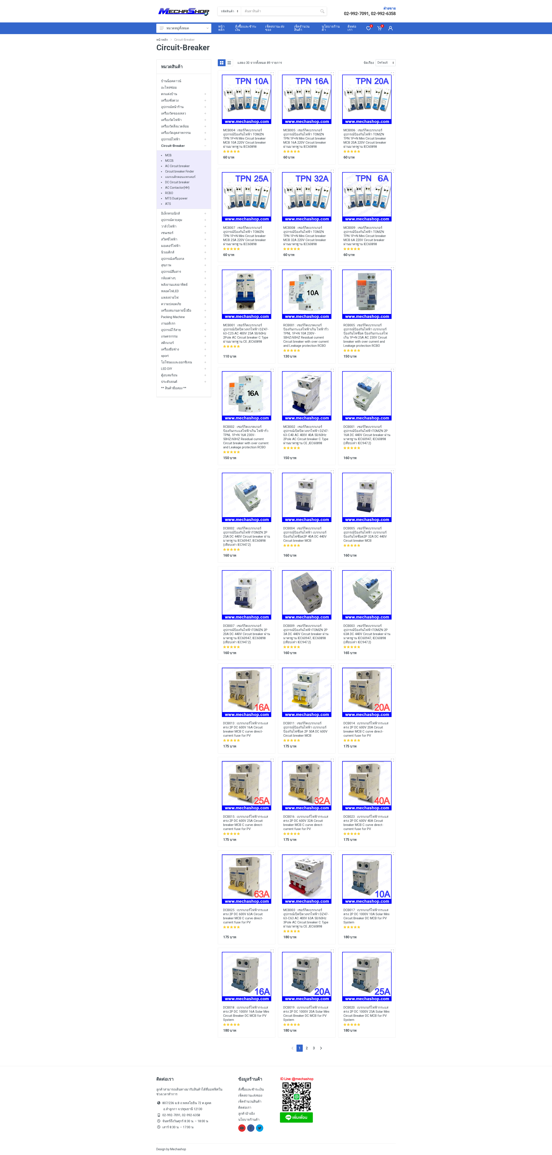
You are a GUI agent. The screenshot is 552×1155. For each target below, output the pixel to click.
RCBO (169, 193)
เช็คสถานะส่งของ (250, 1095)
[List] (229, 62)
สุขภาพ (166, 265)
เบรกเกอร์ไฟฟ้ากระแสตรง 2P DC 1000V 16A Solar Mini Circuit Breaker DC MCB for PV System (246, 1014)
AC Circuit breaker (177, 166)
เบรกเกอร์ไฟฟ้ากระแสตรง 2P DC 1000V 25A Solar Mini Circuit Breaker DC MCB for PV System (366, 1014)
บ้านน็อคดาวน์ (171, 81)
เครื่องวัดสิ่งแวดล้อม (175, 126)
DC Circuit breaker (177, 182)
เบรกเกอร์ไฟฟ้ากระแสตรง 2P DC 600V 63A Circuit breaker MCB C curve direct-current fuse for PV (245, 916)
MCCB (169, 160)
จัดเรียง (369, 63)
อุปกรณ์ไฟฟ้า (170, 139)
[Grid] (222, 62)
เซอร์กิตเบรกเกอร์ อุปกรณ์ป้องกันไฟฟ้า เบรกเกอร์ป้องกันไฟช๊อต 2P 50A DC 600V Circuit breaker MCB (305, 729)
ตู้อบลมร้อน (169, 375)
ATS (168, 204)
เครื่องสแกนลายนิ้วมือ (176, 310)
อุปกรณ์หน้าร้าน (172, 107)
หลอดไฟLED (170, 291)
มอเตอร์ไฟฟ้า (170, 246)
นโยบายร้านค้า (248, 1120)
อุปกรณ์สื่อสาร (171, 272)
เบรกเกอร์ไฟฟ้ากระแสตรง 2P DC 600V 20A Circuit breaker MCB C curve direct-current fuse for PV (365, 729)
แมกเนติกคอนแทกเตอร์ (180, 177)
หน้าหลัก (162, 39)
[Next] (321, 1048)
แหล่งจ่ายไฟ (170, 298)
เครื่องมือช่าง (170, 349)
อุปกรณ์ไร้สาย (171, 330)
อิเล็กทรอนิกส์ (170, 213)
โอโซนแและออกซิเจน (176, 362)
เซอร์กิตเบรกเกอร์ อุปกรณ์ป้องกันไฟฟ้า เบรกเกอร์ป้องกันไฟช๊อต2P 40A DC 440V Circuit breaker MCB (305, 534)
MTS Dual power (176, 198)
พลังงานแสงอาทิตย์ (174, 285)
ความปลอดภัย (171, 304)
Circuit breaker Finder (179, 171)
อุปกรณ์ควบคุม (171, 220)
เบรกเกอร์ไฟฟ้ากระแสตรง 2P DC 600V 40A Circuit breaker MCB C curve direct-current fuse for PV (365, 823)
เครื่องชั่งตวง (170, 100)
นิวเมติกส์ (167, 252)
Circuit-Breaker (173, 146)
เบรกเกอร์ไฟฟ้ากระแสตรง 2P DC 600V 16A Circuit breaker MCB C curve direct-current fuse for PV (245, 729)
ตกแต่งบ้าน (169, 94)
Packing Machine (173, 317)
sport (165, 356)
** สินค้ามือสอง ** (173, 388)
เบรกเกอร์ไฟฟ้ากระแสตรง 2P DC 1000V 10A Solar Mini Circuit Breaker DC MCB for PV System (366, 916)
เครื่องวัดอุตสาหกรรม (176, 133)
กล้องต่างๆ (168, 278)
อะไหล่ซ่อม (169, 87)
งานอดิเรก (168, 323)
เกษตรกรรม (169, 336)
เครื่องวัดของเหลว (173, 113)
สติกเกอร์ (167, 343)
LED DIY (166, 369)
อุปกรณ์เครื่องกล (172, 259)
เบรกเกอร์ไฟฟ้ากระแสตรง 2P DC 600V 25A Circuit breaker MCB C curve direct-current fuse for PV (245, 823)
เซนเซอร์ (167, 233)
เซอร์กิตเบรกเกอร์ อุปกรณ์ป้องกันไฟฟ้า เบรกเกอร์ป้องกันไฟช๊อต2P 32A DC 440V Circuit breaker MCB (365, 534)
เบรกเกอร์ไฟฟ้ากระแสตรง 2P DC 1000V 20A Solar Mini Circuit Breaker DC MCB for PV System (306, 1014)
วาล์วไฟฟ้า (168, 226)
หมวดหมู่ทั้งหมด (177, 28)
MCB (168, 155)
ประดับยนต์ (169, 382)
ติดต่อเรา (244, 1107)
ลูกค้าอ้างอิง (246, 1114)
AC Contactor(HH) (177, 187)
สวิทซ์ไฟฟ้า (169, 239)
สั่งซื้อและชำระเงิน (251, 1089)
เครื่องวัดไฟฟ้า (171, 120)
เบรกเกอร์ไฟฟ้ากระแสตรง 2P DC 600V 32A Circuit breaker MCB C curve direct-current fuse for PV (305, 823)
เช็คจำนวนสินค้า (249, 1101)
